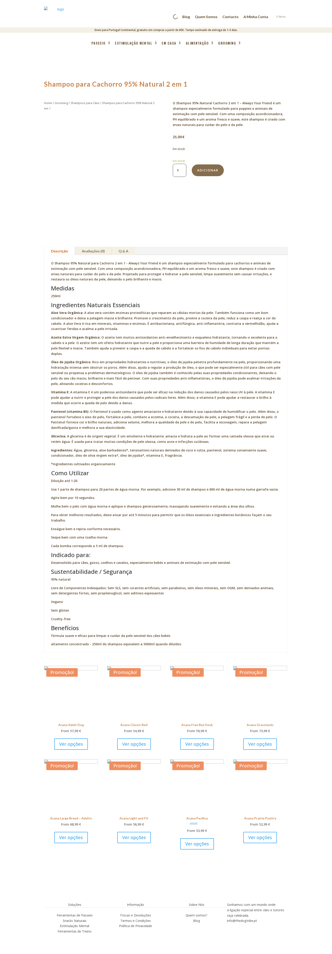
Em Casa (169, 43)
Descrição (59, 251)
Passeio (98, 43)
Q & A (123, 251)
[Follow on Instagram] (230, 927)
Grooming (227, 43)
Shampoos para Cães (85, 103)
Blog (186, 16)
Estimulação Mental (133, 43)
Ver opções (71, 744)
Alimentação (197, 43)
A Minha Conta (255, 16)
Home (48, 103)
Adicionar (207, 170)
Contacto (230, 16)
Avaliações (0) (93, 251)
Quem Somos (206, 16)
